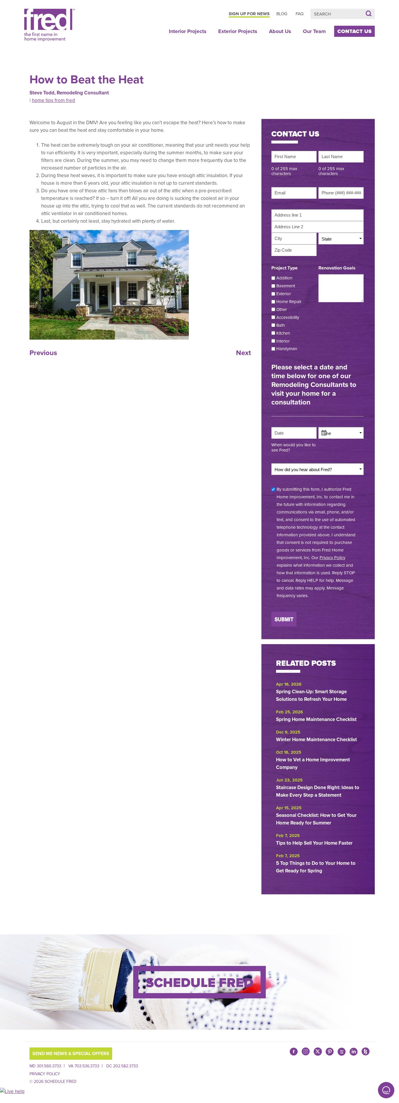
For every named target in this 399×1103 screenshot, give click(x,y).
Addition (284, 278)
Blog (281, 13)
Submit (284, 619)
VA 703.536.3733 (83, 1066)
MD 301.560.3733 (45, 1066)
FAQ (299, 13)
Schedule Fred (199, 983)
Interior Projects (188, 31)
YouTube (342, 1051)
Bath (280, 325)
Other (281, 309)
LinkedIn (354, 1051)
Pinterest (330, 1051)
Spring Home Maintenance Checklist (316, 719)
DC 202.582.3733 (122, 1066)
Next (243, 353)
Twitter (318, 1051)
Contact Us (354, 31)
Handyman (286, 348)
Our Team (314, 31)
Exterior (283, 293)
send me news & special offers (70, 1054)
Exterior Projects (237, 31)
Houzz (365, 1053)
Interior (283, 341)
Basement (285, 285)
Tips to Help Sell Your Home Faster (315, 843)
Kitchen (283, 333)
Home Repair (288, 301)
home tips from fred (53, 100)
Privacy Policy (332, 557)
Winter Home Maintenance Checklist (316, 740)
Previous (43, 353)
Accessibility (287, 317)
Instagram (306, 1053)
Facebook (294, 1051)
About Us (280, 31)
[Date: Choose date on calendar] (323, 433)
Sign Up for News (249, 13)
